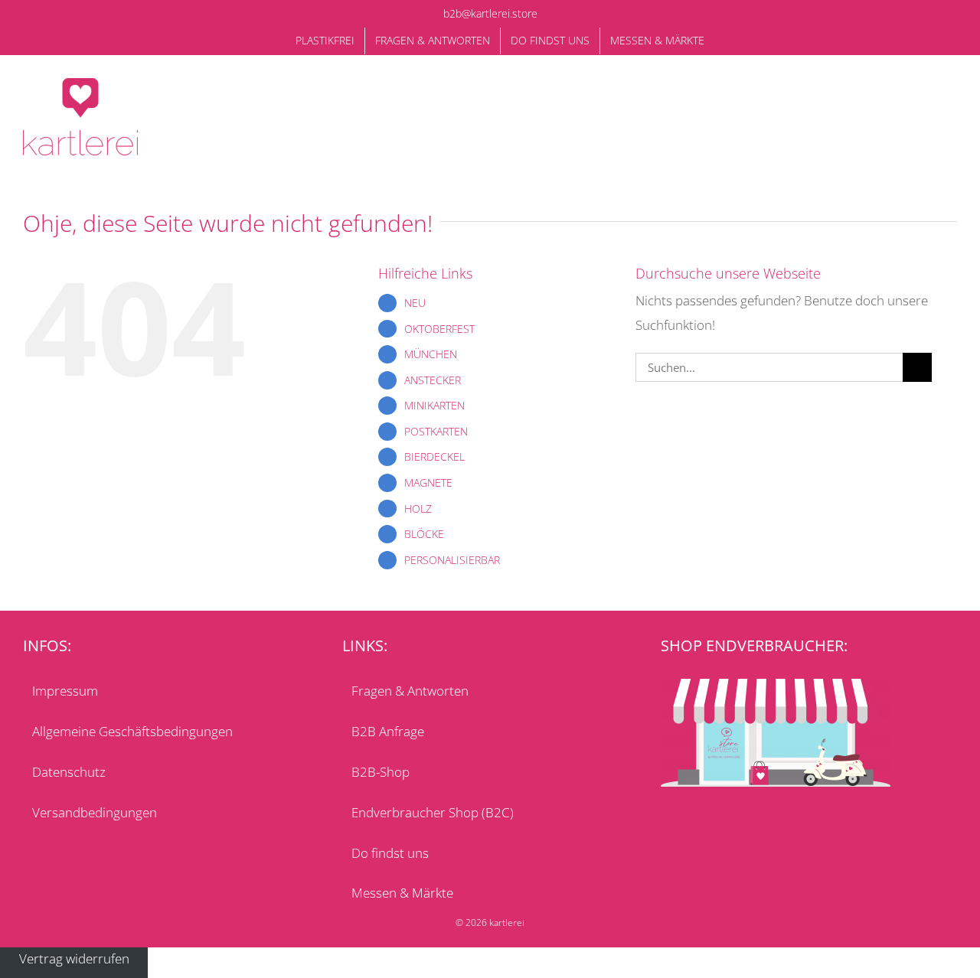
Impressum (65, 690)
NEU (415, 302)
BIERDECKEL (434, 456)
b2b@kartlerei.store (490, 13)
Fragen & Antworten (410, 690)
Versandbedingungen (94, 812)
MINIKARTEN (434, 405)
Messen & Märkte (402, 892)
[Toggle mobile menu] (951, 98)
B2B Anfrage (387, 731)
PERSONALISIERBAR (452, 560)
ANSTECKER (432, 380)
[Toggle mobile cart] (923, 98)
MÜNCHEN (430, 354)
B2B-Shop (380, 772)
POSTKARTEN (436, 431)
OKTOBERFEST (439, 328)
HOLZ (418, 508)
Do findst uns (390, 853)
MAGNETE (428, 482)
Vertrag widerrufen (74, 959)
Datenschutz (69, 772)
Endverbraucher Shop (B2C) (432, 812)
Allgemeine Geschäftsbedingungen (132, 731)
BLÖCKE (424, 533)
